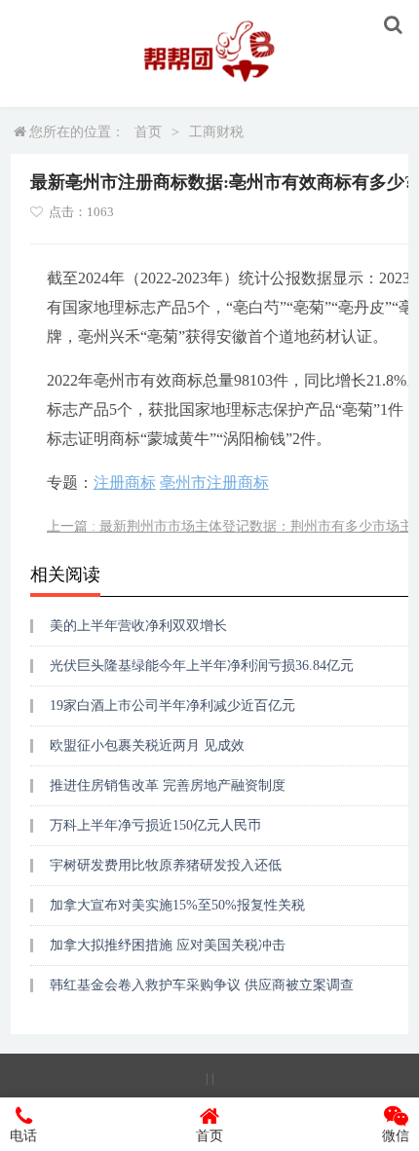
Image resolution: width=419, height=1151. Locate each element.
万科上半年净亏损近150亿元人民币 (155, 825)
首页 (148, 132)
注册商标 (125, 482)
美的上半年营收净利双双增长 (138, 625)
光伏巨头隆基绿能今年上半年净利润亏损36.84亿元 (202, 665)
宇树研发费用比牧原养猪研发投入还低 (166, 865)
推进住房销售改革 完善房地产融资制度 (168, 785)
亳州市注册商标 (214, 482)
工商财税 (216, 132)
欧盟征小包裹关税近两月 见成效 (147, 745)
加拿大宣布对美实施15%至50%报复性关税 (177, 905)
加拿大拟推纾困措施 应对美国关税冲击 (168, 945)
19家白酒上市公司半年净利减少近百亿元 (172, 705)
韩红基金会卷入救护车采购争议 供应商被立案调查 (202, 985)
